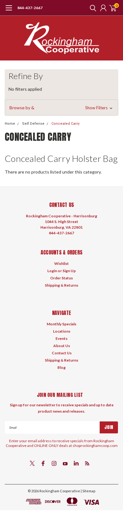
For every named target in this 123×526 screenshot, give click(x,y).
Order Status (61, 278)
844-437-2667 (30, 7)
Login (52, 270)
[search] (91, 8)
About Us (61, 345)
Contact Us (62, 353)
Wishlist (61, 263)
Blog (61, 367)
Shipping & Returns (61, 285)
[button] (61, 108)
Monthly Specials (61, 324)
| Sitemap (88, 491)
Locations (61, 331)
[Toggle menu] (8, 11)
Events (61, 338)
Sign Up (69, 270)
